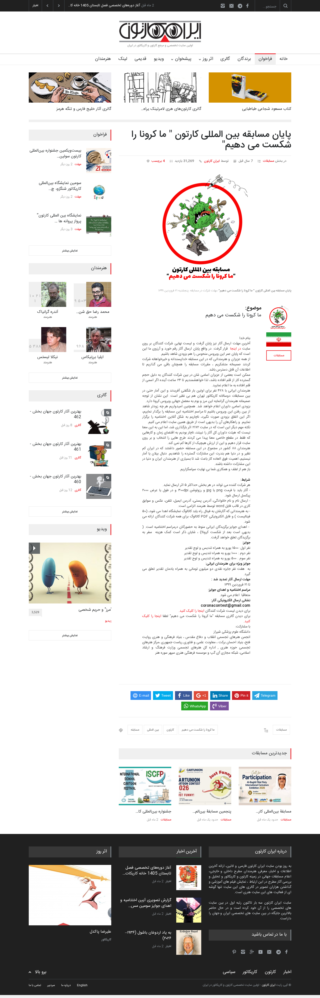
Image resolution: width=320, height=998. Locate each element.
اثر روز (208, 59)
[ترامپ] (70, 895)
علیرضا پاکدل (100, 932)
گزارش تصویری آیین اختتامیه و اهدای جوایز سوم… (104, 5)
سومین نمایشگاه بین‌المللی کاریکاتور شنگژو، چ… (60, 186)
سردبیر (51, 985)
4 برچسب (158, 161)
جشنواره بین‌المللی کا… (153, 811)
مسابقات (268, 161)
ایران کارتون (212, 161)
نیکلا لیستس (47, 357)
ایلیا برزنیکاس (93, 357)
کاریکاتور (106, 939)
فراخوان (265, 59)
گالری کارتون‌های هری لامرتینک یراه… (171, 109)
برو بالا (40, 972)
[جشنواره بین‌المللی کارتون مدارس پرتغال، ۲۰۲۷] (145, 786)
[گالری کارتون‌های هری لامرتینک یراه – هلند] (160, 87)
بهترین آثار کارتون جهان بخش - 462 (55, 414)
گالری (225, 59)
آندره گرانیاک (47, 312)
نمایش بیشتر (70, 250)
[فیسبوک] (247, 5)
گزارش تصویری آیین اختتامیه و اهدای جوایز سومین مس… (145, 903)
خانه (284, 59)
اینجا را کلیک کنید (192, 611)
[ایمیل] (231, 5)
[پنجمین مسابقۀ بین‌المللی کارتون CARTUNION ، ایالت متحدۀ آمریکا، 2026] (205, 786)
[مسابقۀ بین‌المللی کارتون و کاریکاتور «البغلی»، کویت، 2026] (265, 786)
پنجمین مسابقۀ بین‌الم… (211, 811)
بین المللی (153, 729)
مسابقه (135, 729)
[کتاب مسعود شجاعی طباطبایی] (250, 87)
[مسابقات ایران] (278, 339)
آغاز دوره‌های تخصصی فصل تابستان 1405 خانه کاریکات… (146, 870)
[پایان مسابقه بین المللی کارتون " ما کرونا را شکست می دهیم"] (205, 228)
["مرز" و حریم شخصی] (70, 573)
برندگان (244, 59)
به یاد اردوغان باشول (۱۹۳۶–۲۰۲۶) (148, 935)
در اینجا (235, 349)
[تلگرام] (241, 6)
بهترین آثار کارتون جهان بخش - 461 (55, 447)
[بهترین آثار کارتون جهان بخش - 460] (98, 486)
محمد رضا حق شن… (92, 312)
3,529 (35, 612)
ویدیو (159, 59)
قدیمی (140, 59)
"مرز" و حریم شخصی (95, 610)
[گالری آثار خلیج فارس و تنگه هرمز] (70, 87)
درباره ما (66, 985)
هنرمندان (103, 59)
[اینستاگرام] (222, 5)
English (82, 985)
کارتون (170, 729)
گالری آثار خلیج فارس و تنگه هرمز (83, 109)
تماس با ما (35, 985)
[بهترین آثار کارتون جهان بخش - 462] (98, 421)
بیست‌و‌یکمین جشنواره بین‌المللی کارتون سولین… (55, 153)
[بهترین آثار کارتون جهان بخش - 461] (98, 453)
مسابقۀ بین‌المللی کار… (273, 811)
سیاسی (229, 972)
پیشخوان (183, 59)
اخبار (168, 881)
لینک (122, 59)
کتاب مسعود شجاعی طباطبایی (266, 109)
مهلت (78, 164)
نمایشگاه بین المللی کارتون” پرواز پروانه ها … (59, 218)
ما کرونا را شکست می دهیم (198, 729)
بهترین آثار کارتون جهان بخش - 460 (55, 479)
